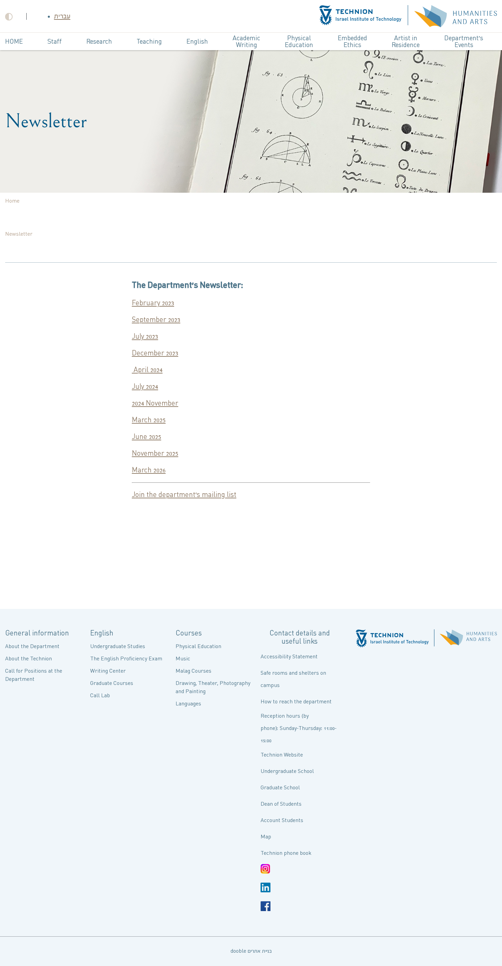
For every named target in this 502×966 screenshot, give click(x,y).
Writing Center (108, 671)
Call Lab (100, 696)
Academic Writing (246, 41)
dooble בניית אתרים (251, 951)
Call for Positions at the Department (33, 675)
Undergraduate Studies (117, 646)
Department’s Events (463, 41)
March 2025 (149, 420)
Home (12, 201)
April (141, 370)
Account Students (282, 820)
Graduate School (280, 788)
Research (99, 41)
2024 (156, 370)
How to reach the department (296, 702)
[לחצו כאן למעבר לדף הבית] (455, 16)
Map (266, 837)
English (197, 41)
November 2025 (155, 453)
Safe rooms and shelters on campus (293, 679)
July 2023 (145, 336)
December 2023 (155, 353)
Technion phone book (286, 853)
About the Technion (28, 659)
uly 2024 (146, 387)
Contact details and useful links (299, 637)
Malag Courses (193, 671)
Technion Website (282, 755)
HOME (14, 41)
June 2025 (146, 437)
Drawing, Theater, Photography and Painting (213, 687)
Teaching (149, 41)
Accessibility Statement (289, 657)
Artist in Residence (406, 41)
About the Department (32, 646)
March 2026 (149, 470)
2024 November (155, 403)
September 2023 (156, 320)
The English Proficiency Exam (126, 659)
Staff (54, 41)
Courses (189, 633)
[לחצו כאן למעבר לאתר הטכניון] (360, 16)
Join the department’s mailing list (184, 495)
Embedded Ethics (352, 41)
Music (183, 659)
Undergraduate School (287, 771)
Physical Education (299, 41)
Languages (188, 704)
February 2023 (153, 303)
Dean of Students (281, 804)
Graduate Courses (111, 683)
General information (37, 633)
